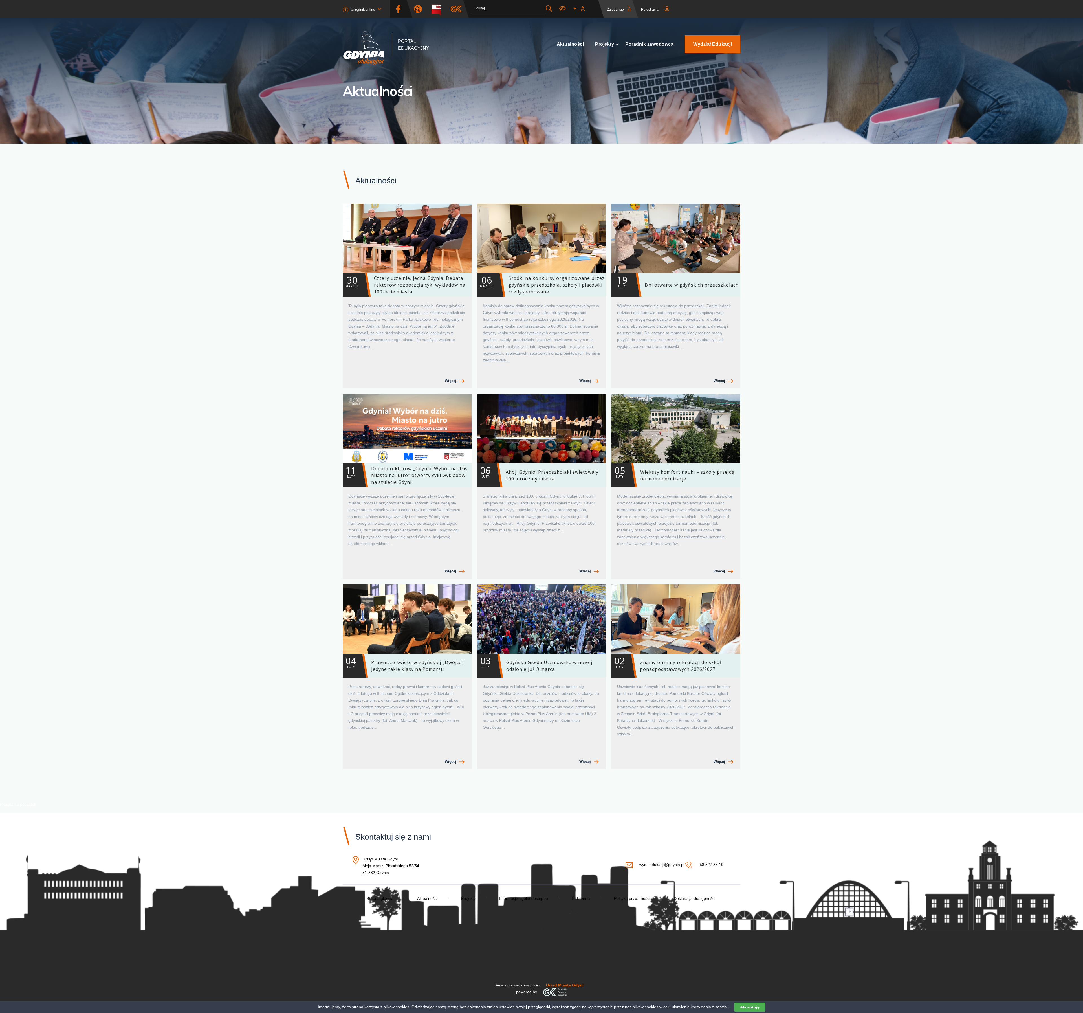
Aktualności (570, 44)
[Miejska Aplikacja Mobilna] (456, 9)
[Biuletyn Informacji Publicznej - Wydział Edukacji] (438, 9)
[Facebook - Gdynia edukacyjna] (398, 9)
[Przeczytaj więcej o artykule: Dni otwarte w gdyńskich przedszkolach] (675, 238)
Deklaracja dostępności (694, 898)
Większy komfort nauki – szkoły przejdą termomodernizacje (675, 473)
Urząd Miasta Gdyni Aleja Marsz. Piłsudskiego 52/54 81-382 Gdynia (390, 866)
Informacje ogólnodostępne (523, 898)
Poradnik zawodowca (649, 44)
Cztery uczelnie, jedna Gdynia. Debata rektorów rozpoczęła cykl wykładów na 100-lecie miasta (405, 284)
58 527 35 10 (710, 864)
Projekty (604, 44)
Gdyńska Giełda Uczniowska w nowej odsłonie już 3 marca (536, 663)
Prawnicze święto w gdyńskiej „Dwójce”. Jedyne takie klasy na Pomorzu (405, 663)
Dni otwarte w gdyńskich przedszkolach (678, 281)
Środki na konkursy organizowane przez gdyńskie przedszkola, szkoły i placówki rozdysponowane (542, 284)
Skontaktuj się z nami (393, 836)
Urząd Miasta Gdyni (565, 985)
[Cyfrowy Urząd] (420, 9)
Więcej (450, 381)
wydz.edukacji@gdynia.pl (661, 864)
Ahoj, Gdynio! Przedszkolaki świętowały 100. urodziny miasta (539, 473)
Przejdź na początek (18, 804)
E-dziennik (581, 898)
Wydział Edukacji (712, 44)
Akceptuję (750, 1007)
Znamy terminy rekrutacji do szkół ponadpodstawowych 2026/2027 (667, 663)
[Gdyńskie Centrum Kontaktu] (555, 992)
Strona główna (380, 898)
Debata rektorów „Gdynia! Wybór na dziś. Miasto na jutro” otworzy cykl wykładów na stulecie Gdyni (407, 474)
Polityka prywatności (632, 898)
